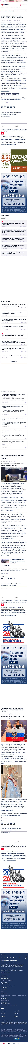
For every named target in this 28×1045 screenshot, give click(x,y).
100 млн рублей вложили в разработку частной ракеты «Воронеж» (17, 561)
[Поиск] (14, 1043)
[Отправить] (2, 133)
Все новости (14, 361)
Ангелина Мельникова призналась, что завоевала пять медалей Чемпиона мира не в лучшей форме (13, 223)
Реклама (16, 1016)
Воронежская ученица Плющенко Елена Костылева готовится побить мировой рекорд (13, 395)
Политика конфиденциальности (9, 960)
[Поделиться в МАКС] (11, 107)
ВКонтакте (3, 99)
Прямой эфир (24, 4)
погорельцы (16, 94)
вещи (3, 94)
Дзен (16, 99)
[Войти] (19, 1043)
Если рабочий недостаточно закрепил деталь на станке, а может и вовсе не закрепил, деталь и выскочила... (13, 411)
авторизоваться (11, 144)
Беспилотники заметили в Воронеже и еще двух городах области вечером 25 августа (13, 239)
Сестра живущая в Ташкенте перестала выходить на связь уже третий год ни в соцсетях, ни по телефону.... (14, 423)
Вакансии (3, 1013)
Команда (16, 1013)
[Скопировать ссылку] (14, 107)
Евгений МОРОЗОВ (5, 565)
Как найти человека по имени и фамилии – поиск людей (13, 419)
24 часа (3, 217)
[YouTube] (19, 958)
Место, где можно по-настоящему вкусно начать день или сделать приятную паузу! (13, 334)
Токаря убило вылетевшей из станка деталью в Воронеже (12, 407)
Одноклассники (11, 99)
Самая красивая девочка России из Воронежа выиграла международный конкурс (14, 305)
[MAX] (16, 958)
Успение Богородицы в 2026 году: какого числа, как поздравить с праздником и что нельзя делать (14, 231)
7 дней (7, 217)
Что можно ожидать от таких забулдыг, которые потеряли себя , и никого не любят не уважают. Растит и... (13, 435)
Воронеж (9, 94)
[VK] (7, 958)
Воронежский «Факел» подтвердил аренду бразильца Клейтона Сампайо (13, 246)
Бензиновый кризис (7, 10)
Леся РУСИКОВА (5, 91)
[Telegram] (4, 958)
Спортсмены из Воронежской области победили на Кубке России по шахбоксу (13, 442)
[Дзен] (1, 958)
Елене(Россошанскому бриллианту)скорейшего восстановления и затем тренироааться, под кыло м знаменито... (14, 400)
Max (20, 99)
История (3, 1016)
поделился (19, 493)
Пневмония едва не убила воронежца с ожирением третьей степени (12, 312)
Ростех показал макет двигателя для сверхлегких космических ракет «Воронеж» (13, 342)
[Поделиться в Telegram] (8, 107)
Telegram (24, 98)
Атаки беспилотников (19, 10)
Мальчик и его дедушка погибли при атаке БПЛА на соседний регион (13, 252)
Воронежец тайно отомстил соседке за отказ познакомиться (12, 430)
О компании (3, 1011)
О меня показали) (6, 446)
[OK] (10, 958)
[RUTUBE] (13, 958)
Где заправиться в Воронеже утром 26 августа (13, 355)
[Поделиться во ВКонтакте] (2, 107)
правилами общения (19, 139)
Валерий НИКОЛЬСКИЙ (7, 810)
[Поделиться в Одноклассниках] (5, 107)
